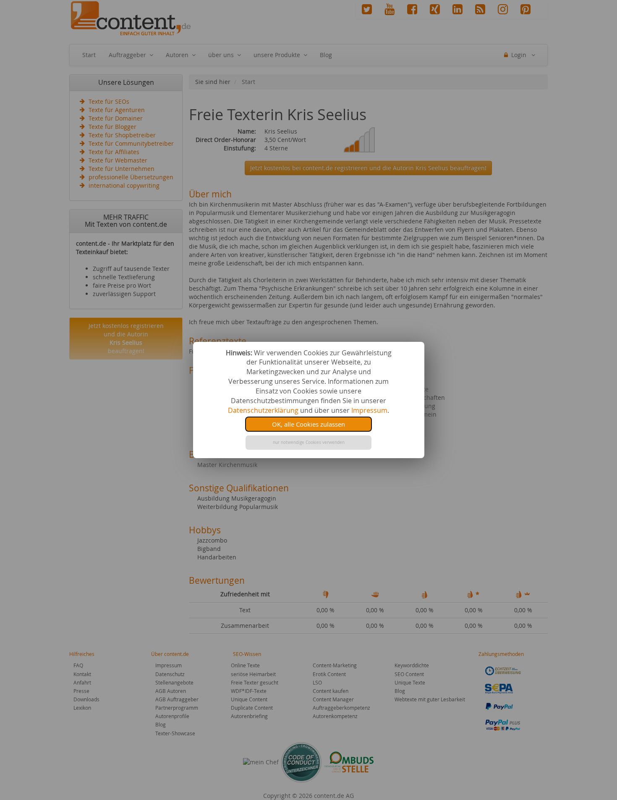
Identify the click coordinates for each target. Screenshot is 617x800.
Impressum (369, 410)
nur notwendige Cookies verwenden (309, 442)
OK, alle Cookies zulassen (308, 424)
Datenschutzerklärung (263, 410)
